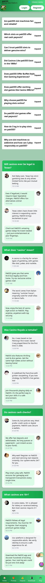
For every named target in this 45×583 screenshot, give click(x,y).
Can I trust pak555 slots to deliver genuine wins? (22, 49)
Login (24, 7)
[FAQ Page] (41, 554)
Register (37, 7)
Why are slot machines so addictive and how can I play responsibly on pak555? (22, 142)
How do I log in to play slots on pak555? (22, 128)
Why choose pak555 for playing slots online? (22, 102)
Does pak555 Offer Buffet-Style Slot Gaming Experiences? (22, 75)
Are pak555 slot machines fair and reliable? (22, 22)
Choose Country (37, 2)
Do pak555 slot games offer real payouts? (22, 115)
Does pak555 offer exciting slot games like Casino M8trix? (22, 88)
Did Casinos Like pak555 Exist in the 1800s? (22, 62)
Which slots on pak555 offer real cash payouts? (22, 36)
